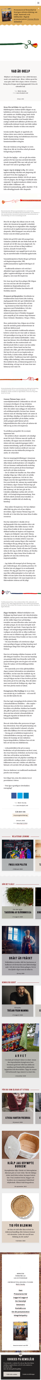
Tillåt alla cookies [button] (11, 1374)
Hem (20, 1290)
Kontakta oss (20, 1308)
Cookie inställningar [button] (29, 1374)
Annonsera (20, 1305)
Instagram (23, 1267)
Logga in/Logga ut (20, 1297)
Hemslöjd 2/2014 (22, 823)
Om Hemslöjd (20, 1301)
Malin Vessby (20, 1284)
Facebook (17, 1267)
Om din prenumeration (20, 1312)
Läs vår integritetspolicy (12, 1369)
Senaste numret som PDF (20, 1345)
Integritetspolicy (20, 1315)
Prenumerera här (20, 1294)
